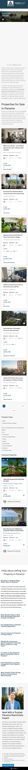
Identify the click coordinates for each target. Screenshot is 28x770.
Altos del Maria (12, 91)
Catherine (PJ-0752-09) (13, 501)
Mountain (4, 448)
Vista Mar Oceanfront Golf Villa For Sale (13, 480)
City (3, 432)
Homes (4, 439)
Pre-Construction (7, 450)
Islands (4, 441)
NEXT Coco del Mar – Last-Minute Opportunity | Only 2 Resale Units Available (13, 148)
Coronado (21, 89)
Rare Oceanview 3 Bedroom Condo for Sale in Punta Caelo (13, 530)
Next (23, 406)
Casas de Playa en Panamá (9, 423)
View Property (14, 140)
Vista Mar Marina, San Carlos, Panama (13, 483)
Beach (4, 421)
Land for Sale (5, 443)
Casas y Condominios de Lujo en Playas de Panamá (12, 429)
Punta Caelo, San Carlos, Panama (12, 533)
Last (13, 410)
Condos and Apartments (8, 436)
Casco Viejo (4, 91)
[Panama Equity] (16, 3)
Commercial (5, 434)
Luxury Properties (7, 446)
